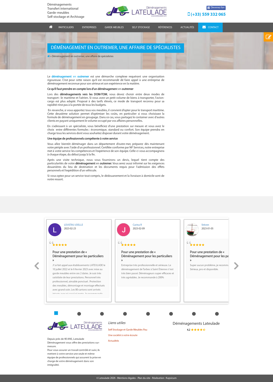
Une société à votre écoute (122, 335)
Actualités (187, 27)
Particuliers (66, 27)
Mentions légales (126, 378)
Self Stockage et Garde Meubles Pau (127, 329)
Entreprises (89, 27)
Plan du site (144, 378)
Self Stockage (141, 27)
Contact (213, 27)
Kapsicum (171, 378)
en (70, 76)
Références (165, 27)
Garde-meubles (114, 27)
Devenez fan (217, 7)
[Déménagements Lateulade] (136, 11)
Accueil (50, 27)
